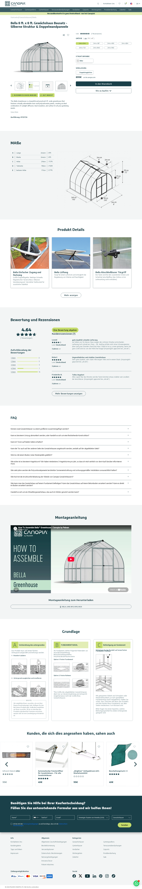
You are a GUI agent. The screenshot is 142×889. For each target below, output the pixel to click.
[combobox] (36, 817)
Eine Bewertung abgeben (65, 330)
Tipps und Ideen (16, 849)
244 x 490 (110, 43)
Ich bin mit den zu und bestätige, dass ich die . (40, 824)
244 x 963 (111, 48)
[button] (12, 85)
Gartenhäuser (44, 10)
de (137, 4)
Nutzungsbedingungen (30, 824)
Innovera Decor (47, 861)
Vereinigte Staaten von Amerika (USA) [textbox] (91, 818)
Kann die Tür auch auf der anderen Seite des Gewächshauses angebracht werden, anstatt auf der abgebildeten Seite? (55, 448)
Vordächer (76, 10)
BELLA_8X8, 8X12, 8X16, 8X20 (72, 607)
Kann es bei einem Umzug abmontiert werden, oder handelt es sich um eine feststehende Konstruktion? (50, 435)
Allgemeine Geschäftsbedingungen (54, 842)
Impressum (14, 853)
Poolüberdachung (110, 10)
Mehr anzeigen (71, 295)
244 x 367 (96, 43)
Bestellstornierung (48, 846)
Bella (34, 17)
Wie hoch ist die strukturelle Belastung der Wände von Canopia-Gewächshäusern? (42, 477)
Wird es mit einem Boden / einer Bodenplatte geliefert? (31, 455)
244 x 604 (125, 43)
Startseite (14, 17)
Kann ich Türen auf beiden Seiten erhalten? (27, 442)
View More (14, 112)
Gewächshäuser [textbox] (118, 818)
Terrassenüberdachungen (61, 10)
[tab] (85, 38)
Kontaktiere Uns (109, 4)
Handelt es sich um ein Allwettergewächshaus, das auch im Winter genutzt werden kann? (45, 492)
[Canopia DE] (15, 3)
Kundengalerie (16, 846)
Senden (124, 825)
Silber (81, 61)
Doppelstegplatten (86, 72)
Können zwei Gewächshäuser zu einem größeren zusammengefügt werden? (40, 429)
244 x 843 (96, 48)
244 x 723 (82, 48)
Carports (86, 10)
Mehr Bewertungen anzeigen (68, 393)
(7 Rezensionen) (96, 34)
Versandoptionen (48, 849)
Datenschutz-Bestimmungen (52, 853)
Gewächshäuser (16, 10)
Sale (129, 10)
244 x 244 (82, 43)
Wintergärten (96, 10)
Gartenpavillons (30, 10)
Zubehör (122, 10)
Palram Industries (48, 865)
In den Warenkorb (103, 84)
